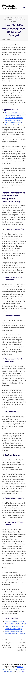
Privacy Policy (9, 671)
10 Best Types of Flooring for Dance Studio (6, 643)
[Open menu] (24, 7)
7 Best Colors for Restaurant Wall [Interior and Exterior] (21, 645)
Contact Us (13, 669)
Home (5, 17)
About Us (20, 667)
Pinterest (22, 669)
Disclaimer (20, 671)
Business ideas (12, 17)
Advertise (6, 669)
